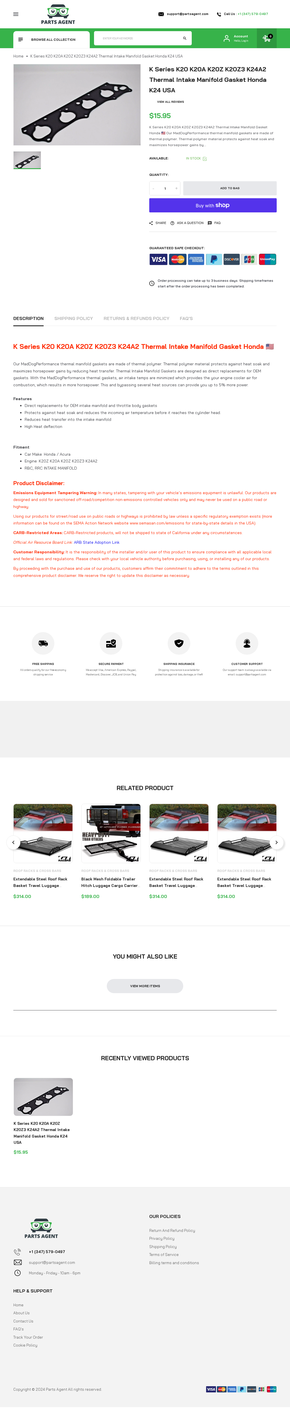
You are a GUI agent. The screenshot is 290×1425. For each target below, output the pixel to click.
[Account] (227, 38)
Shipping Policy (73, 318)
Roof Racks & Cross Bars (37, 871)
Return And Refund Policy (172, 1230)
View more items (145, 986)
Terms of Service (164, 1254)
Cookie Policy (25, 1345)
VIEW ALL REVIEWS (170, 102)
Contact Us (23, 1321)
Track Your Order (28, 1337)
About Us (21, 1313)
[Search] (185, 38)
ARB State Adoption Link (97, 542)
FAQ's (186, 318)
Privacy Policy (161, 1238)
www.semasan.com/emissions (157, 523)
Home (18, 56)
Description (28, 318)
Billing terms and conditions (174, 1262)
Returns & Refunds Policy (136, 318)
